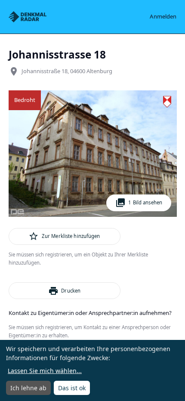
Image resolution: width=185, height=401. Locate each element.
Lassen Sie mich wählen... (45, 371)
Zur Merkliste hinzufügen (64, 236)
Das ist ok (72, 388)
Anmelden (163, 16)
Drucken (64, 291)
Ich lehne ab (28, 388)
